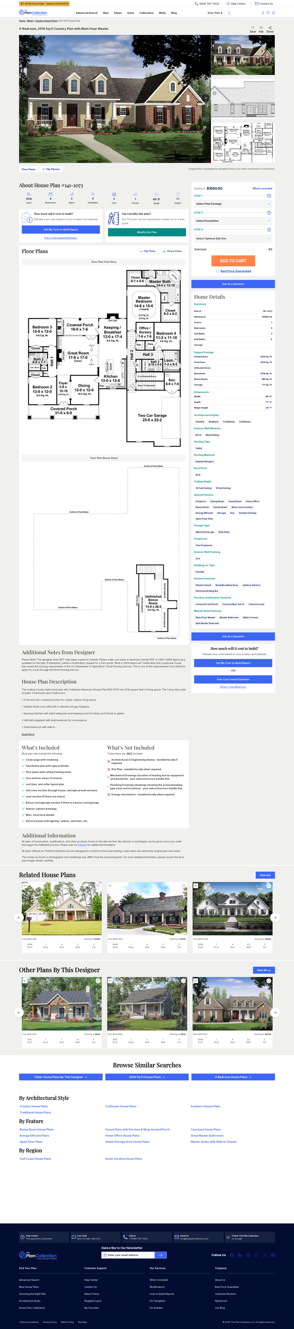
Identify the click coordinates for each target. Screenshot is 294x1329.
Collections (147, 12)
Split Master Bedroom (207, 623)
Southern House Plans (205, 1106)
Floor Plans (28, 169)
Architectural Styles (29, 1300)
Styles (118, 12)
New (106, 12)
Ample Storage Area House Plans (127, 1141)
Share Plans (174, 251)
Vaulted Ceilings (247, 513)
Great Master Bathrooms (207, 1135)
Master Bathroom (229, 617)
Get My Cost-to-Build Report (61, 229)
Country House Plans (46, 21)
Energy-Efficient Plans (34, 1135)
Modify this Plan (147, 232)
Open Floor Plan (204, 518)
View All (262, 970)
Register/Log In (92, 1300)
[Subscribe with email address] (160, 1255)
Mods (162, 12)
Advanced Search (87, 12)
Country (200, 421)
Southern (213, 421)
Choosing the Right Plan (32, 1293)
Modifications (157, 1286)
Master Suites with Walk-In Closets (214, 1141)
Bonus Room (202, 507)
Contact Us (90, 1286)
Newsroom (221, 1300)
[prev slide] (19, 918)
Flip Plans (150, 251)
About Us (220, 1279)
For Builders (156, 1307)
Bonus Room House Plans (37, 1129)
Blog (174, 12)
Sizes (130, 12)
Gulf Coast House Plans (35, 1158)
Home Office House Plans (122, 1135)
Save (253, 31)
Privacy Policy (50, 1322)
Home (22, 21)
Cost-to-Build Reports (162, 1293)
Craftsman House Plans (120, 1106)
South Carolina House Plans (123, 1158)
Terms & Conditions (29, 1322)
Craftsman (245, 421)
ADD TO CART (233, 260)
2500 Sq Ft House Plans (145, 1077)
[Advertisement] (147, 1197)
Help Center (91, 1279)
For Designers (157, 1300)
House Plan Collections (32, 1307)
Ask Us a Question (233, 283)
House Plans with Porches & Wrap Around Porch (137, 1129)
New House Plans (29, 1286)
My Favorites (91, 1307)
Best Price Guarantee (227, 1286)
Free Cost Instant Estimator (233, 679)
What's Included (159, 1279)
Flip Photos (53, 169)
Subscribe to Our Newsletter (122, 1248)
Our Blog (220, 1307)
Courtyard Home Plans (206, 1129)
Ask (261, 31)
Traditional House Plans (35, 1112)
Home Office (252, 501)
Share (270, 31)
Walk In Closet (250, 617)
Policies (82, 844)
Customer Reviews (225, 1293)
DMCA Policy (67, 1322)
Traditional (229, 421)
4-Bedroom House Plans (231, 1077)
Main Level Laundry (242, 507)
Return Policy (91, 1293)
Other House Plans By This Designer (59, 1077)
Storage (221, 513)
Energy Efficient (204, 513)
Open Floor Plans (31, 1141)
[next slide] (275, 918)
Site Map (82, 1322)
